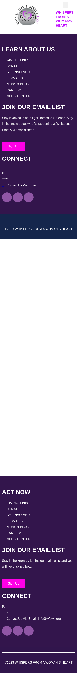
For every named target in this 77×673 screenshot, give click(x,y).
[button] (65, 5)
